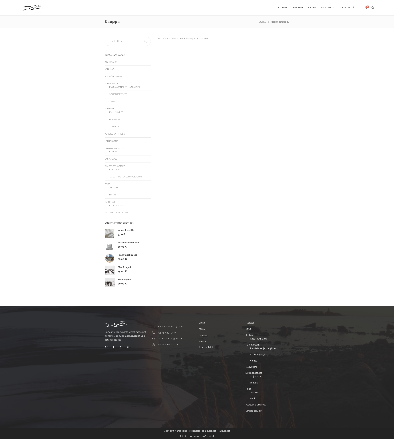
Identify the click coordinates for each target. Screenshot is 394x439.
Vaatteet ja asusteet (116, 212)
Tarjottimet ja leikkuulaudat (125, 177)
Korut (248, 329)
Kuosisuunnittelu (115, 134)
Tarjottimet (255, 376)
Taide (107, 184)
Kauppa (312, 7)
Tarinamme (297, 7)
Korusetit (114, 119)
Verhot (113, 101)
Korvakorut (111, 108)
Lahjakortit (111, 141)
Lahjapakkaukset (114, 148)
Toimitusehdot (206, 347)
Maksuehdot (224, 431)
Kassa (202, 329)
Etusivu (282, 7)
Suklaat (113, 152)
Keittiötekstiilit (113, 76)
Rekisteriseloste (192, 431)
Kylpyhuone (116, 205)
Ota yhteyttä (346, 7)
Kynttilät (114, 169)
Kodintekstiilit (113, 83)
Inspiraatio (111, 62)
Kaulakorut (116, 112)
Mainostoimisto (197, 436)
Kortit (112, 195)
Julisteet (114, 187)
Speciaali (209, 436)
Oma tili (203, 323)
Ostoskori (203, 335)
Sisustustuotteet (115, 166)
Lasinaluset (111, 159)
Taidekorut (115, 126)
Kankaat (109, 69)
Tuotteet (326, 7)
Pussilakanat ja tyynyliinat (124, 87)
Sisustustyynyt (118, 94)
